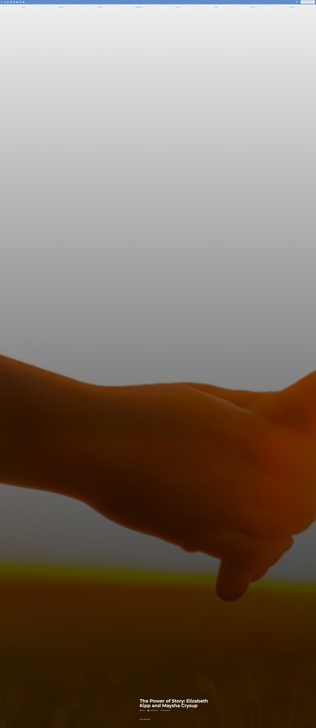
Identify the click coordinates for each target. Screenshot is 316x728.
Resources (138, 7)
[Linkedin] (8, 2)
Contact (292, 7)
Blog (178, 7)
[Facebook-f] (1, 2)
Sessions (60, 7)
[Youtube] (17, 2)
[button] (297, 2)
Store (216, 7)
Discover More (145, 719)
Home (23, 7)
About (253, 7)
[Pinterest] (20, 2)
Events (100, 7)
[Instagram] (4, 2)
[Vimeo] (23, 2)
